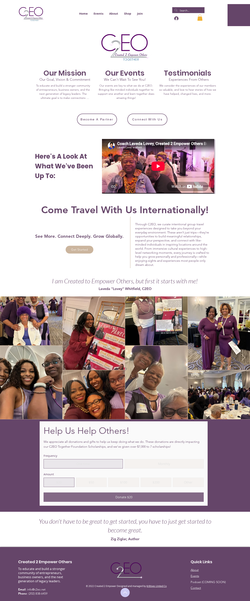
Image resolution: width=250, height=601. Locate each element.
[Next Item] (243, 357)
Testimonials (188, 98)
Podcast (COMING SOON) (208, 582)
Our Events (126, 102)
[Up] (125, 592)
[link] (200, 17)
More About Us (63, 102)
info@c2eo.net (36, 589)
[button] (83, 14)
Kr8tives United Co (156, 586)
